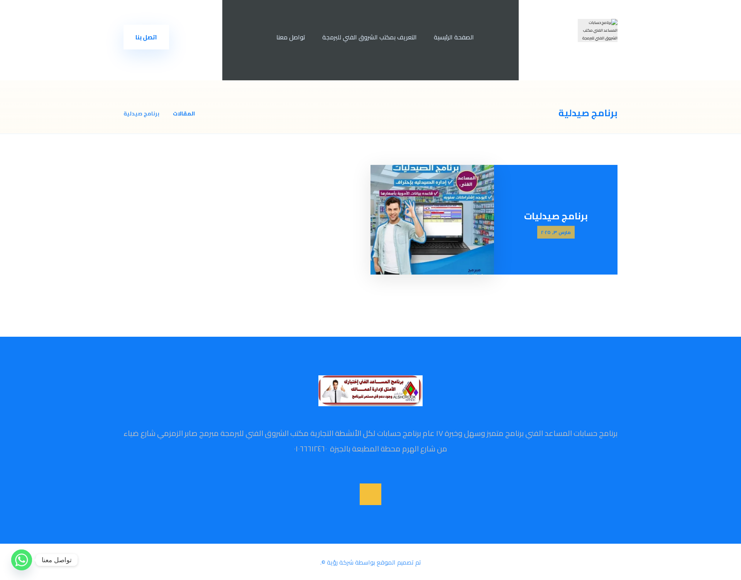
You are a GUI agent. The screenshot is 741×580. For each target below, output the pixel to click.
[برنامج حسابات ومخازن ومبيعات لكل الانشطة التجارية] (598, 30)
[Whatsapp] (21, 559)
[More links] (254, 37)
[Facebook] (370, 494)
